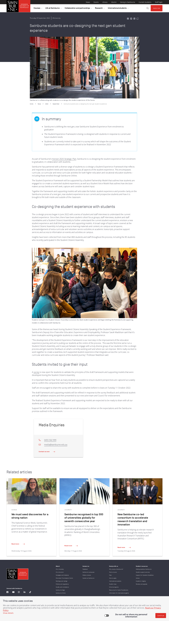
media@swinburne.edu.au (55, 444)
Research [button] (100, 8)
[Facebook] (7, 592)
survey (36, 372)
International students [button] (118, 8)
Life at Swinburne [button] (53, 8)
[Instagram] (19, 592)
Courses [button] (38, 8)
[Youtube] (13, 592)
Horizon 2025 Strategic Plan (64, 159)
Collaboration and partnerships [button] (78, 8)
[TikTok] (30, 592)
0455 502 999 (50, 440)
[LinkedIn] (24, 592)
